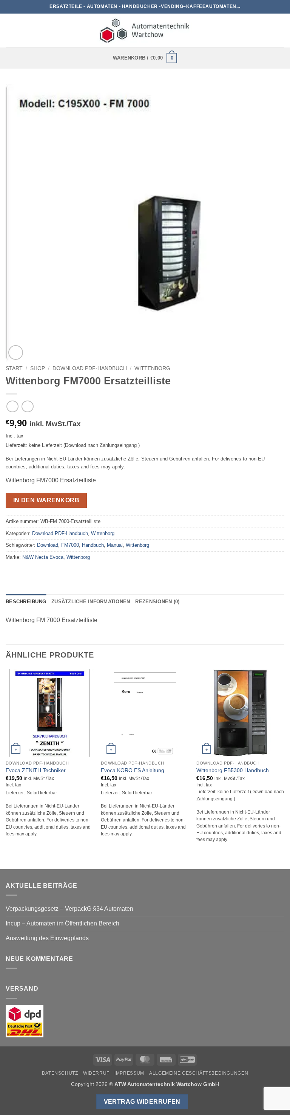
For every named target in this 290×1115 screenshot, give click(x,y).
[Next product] (12, 406)
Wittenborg (152, 368)
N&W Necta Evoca (42, 557)
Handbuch (93, 545)
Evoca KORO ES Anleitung (132, 770)
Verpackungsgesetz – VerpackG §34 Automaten (69, 908)
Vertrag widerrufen (142, 1101)
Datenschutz (60, 1073)
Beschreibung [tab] (26, 601)
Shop (37, 368)
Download (47, 545)
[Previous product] (27, 406)
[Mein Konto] (280, 30)
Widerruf (96, 1073)
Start (14, 368)
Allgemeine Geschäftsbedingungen (198, 1073)
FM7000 (70, 545)
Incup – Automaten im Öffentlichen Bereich (62, 923)
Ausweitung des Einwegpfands (47, 938)
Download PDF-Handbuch (89, 368)
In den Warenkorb (46, 500)
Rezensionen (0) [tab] (157, 601)
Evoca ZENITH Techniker (36, 770)
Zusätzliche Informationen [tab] (90, 601)
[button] (10, 30)
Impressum (129, 1073)
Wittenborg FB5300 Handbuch (232, 770)
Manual (115, 545)
